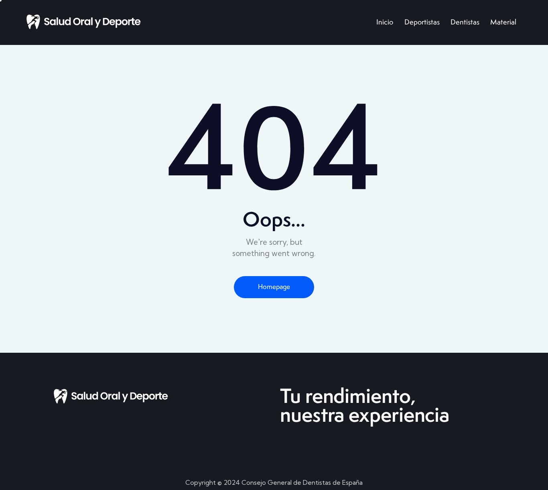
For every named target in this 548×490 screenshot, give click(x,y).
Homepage (274, 286)
